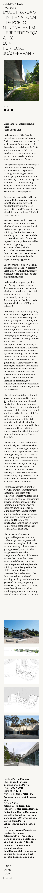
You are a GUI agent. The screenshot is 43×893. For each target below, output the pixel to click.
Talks (7, 869)
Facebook (4, 110)
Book (6, 873)
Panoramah (9, 887)
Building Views (13, 3)
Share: (6, 107)
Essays (8, 866)
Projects (9, 7)
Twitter (8, 110)
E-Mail (12, 110)
